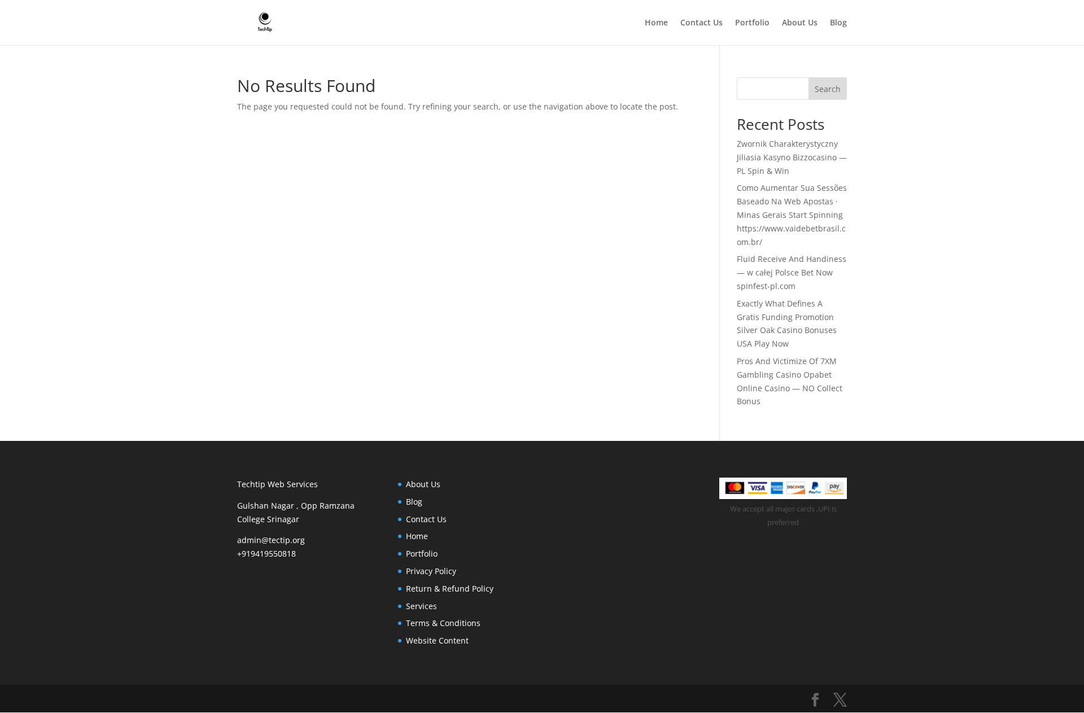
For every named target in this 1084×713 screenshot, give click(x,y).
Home (656, 23)
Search (828, 89)
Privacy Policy (431, 571)
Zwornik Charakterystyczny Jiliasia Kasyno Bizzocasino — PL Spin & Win (792, 157)
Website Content (437, 640)
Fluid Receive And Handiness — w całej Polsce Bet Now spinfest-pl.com (791, 272)
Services (421, 606)
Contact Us (701, 23)
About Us (800, 23)
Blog (838, 23)
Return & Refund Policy (449, 588)
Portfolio (752, 23)
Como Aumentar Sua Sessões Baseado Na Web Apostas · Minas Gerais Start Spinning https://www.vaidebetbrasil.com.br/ (792, 214)
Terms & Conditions (443, 623)
